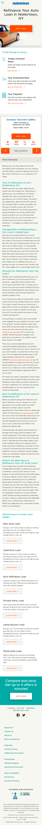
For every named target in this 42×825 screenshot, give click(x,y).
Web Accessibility (11, 773)
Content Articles (11, 749)
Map (7, 144)
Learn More (11, 541)
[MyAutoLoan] (21, 3)
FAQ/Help (8, 745)
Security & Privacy (11, 781)
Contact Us (9, 731)
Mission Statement (12, 739)
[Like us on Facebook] (18, 715)
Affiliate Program (11, 763)
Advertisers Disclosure (13, 767)
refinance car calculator (11, 332)
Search (33, 144)
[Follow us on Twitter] (23, 715)
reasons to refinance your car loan (23, 360)
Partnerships (9, 759)
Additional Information (14, 753)
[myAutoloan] (21, 794)
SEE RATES (12, 71)
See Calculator (15, 103)
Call (25, 144)
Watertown (30, 708)
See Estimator (15, 87)
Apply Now (21, 29)
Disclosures (9, 777)
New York (20, 708)
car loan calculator (27, 413)
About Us (8, 735)
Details (16, 144)
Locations (11, 708)
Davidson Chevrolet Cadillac (21, 119)
